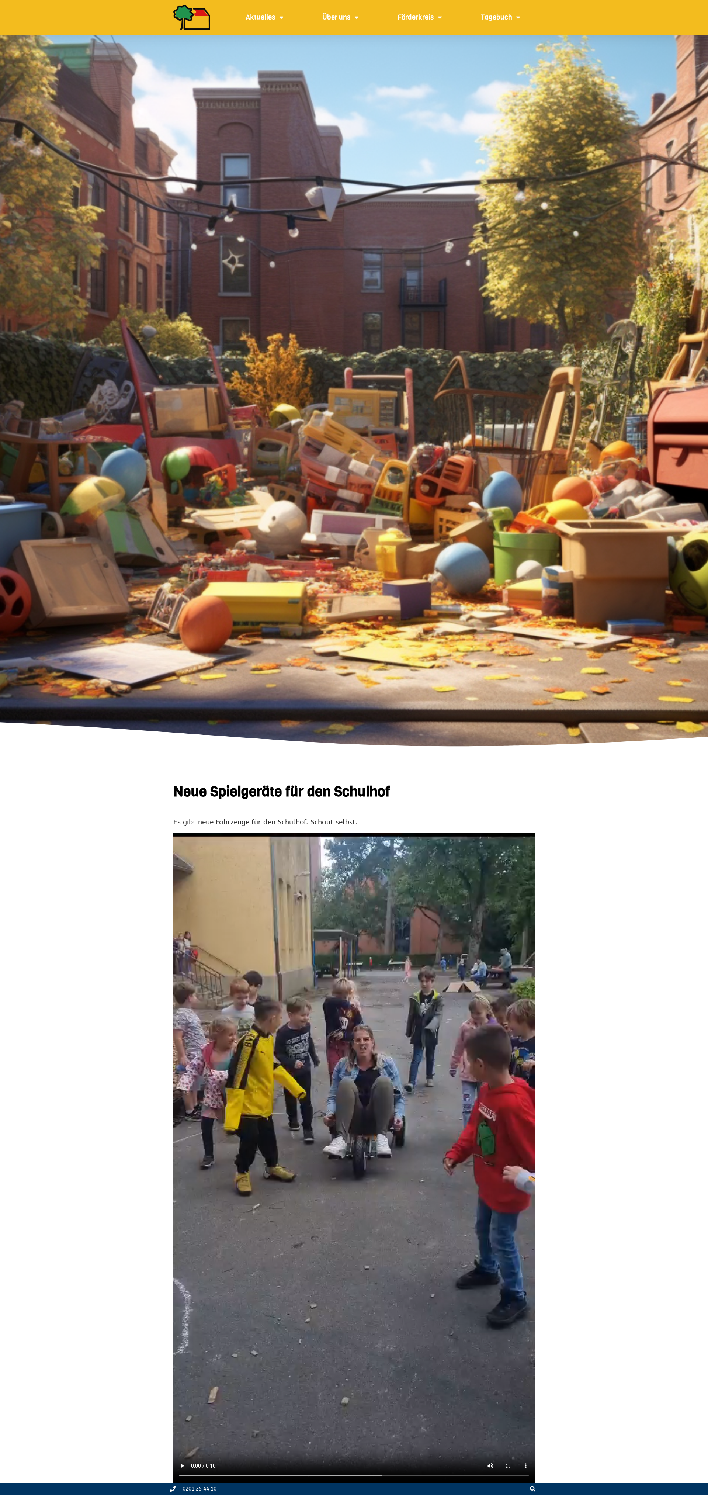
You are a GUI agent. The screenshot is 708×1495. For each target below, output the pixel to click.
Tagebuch (496, 17)
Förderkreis (416, 17)
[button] (532, 1489)
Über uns (336, 17)
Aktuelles (260, 17)
